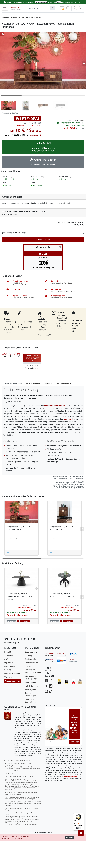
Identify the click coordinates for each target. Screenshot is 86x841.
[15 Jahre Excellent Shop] (59, 681)
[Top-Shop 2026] (73, 681)
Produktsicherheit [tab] (64, 383)
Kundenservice (31, 659)
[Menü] (82, 814)
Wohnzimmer (15, 17)
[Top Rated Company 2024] (66, 681)
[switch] (78, 828)
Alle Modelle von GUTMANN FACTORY (32, 357)
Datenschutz (9, 666)
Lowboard (68, 419)
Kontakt (7, 652)
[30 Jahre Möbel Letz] (7, 715)
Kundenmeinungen (12, 673)
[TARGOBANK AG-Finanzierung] (51, 660)
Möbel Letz (5, 17)
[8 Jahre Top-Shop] (80, 681)
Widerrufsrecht (31, 682)
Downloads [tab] (48, 383)
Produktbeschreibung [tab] (13, 383)
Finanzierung (30, 666)
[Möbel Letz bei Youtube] (46, 691)
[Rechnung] (75, 660)
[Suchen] (52, 8)
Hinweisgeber (30, 689)
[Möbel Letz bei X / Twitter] (46, 686)
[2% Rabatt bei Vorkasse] (51, 654)
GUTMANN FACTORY (38, 17)
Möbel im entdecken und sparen (43, 2)
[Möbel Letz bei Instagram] (50, 681)
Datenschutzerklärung (70, 776)
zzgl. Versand (79, 120)
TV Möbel (25, 17)
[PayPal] (75, 654)
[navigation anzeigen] (5, 8)
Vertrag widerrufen (12, 681)
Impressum (9, 663)
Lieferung (28, 655)
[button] (68, 8)
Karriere (7, 670)
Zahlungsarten (31, 652)
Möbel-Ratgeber (31, 686)
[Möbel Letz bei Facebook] (46, 681)
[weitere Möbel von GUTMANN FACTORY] (11, 355)
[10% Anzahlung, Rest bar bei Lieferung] (63, 654)
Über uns (8, 677)
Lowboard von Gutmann (54, 405)
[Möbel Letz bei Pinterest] (50, 686)
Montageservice (31, 663)
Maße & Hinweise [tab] (33, 383)
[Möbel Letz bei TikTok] (50, 691)
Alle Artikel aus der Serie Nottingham (32, 367)
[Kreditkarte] (63, 660)
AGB (6, 659)
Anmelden (8, 655)
